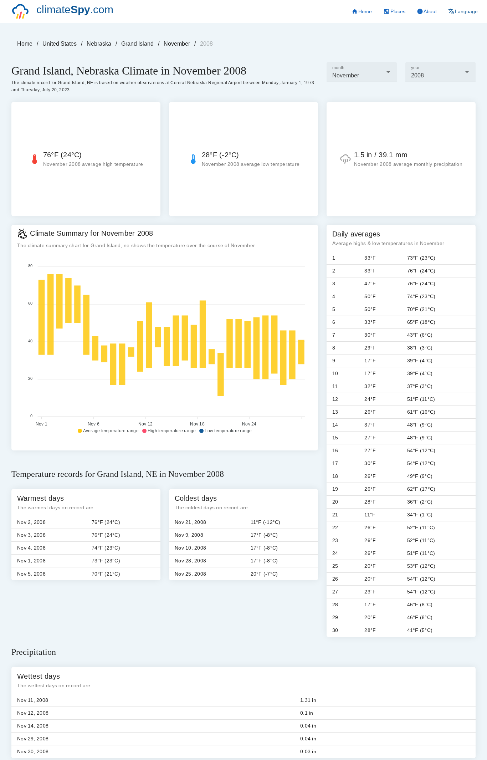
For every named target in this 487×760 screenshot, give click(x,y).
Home (24, 44)
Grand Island (137, 44)
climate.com (74, 9)
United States (59, 44)
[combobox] (362, 72)
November (177, 44)
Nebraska (99, 44)
